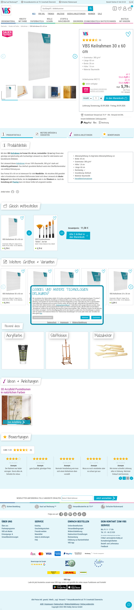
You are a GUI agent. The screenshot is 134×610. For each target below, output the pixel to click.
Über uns (5, 526)
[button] (3, 56)
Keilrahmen (24, 26)
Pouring (16, 182)
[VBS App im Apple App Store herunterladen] (74, 587)
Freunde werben (40, 531)
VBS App (71, 543)
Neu (33, 14)
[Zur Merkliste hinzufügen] (128, 34)
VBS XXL (41, 14)
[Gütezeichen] (70, 563)
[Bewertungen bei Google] (38, 563)
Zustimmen (96, 318)
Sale (100, 14)
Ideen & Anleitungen (76, 14)
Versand (127, 92)
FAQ (36, 540)
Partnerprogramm (8, 528)
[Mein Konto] (124, 8)
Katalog (38, 526)
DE (132, 2)
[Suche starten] (90, 8)
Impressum (64, 322)
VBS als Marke (7, 531)
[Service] (114, 8)
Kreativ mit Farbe (14, 26)
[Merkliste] (119, 8)
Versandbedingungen (76, 528)
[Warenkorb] (129, 8)
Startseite (4, 26)
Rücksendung (73, 537)
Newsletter (39, 534)
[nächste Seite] (131, 478)
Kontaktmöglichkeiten (109, 541)
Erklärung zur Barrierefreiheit (78, 540)
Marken (91, 14)
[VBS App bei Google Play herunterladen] (60, 587)
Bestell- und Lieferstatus (110, 543)
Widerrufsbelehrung (75, 531)
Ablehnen (85, 318)
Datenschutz (51, 322)
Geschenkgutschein (42, 528)
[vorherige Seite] (120, 478)
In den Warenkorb (115, 98)
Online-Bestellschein (75, 526)
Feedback (104, 546)
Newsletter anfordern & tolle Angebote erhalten (39, 498)
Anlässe (60, 14)
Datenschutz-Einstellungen (77, 534)
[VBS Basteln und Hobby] (6, 10)
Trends (51, 14)
